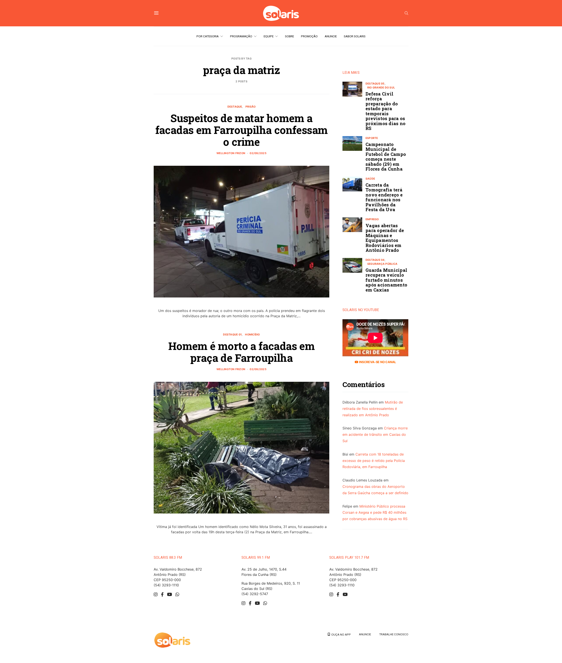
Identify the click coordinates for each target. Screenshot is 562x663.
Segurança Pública (382, 263)
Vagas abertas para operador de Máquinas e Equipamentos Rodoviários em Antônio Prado (385, 238)
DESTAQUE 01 (232, 334)
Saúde (370, 178)
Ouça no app (340, 634)
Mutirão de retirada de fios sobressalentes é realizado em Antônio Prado (372, 408)
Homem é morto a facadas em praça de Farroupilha (241, 352)
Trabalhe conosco (393, 634)
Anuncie (331, 36)
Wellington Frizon (230, 153)
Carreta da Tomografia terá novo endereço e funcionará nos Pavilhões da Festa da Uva (384, 197)
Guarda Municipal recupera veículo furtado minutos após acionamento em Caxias (386, 280)
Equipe (269, 36)
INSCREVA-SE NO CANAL (377, 362)
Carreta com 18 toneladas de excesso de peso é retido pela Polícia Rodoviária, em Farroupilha (373, 460)
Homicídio (252, 334)
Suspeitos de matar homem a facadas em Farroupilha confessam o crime (241, 130)
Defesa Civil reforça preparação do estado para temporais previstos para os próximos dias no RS (385, 111)
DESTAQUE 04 (375, 259)
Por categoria (207, 36)
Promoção (309, 36)
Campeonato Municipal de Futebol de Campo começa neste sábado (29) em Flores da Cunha (386, 156)
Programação (241, 36)
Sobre (289, 36)
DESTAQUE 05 (375, 83)
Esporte (372, 138)
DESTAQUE (234, 106)
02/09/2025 (258, 153)
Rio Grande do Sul (381, 87)
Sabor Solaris (355, 36)
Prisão (250, 106)
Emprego (372, 219)
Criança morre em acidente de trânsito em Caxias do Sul (375, 434)
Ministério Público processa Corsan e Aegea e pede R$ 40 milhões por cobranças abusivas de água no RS (374, 512)
